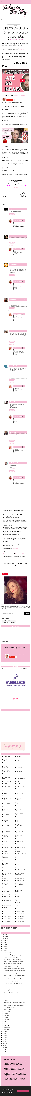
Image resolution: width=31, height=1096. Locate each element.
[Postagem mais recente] (8, 564)
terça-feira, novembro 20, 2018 (21, 208)
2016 (4, 1033)
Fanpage (11, 373)
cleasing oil (20, 793)
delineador (7, 803)
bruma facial (20, 786)
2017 (4, 1031)
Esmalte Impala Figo (8, 1009)
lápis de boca (20, 838)
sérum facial (7, 905)
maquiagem (7, 841)
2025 (4, 936)
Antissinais (7, 756)
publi (18, 864)
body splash (7, 786)
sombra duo (7, 891)
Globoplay (19, 767)
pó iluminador (7, 870)
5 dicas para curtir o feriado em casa (12, 987)
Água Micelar (7, 916)
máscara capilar (8, 847)
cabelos (6, 791)
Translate (13, 622)
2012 (4, 1041)
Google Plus (24, 185)
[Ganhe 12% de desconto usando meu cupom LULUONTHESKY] (15, 703)
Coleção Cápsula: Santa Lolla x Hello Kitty (13, 957)
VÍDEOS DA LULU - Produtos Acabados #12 (14, 1005)
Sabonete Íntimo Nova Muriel (10, 990)
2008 (4, 1049)
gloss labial (7, 829)
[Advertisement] (15, 726)
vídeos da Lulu (13, 39)
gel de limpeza (7, 825)
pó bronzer (7, 867)
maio (5, 1021)
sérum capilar (7, 900)
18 (22, 194)
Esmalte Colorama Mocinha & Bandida (12, 955)
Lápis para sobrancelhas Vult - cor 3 (12, 973)
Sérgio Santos (13, 209)
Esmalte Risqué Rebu (9, 988)
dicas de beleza (8, 807)
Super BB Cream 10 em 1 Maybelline (12, 959)
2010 (4, 1045)
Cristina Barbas (13, 264)
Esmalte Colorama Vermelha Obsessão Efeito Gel (15, 968)
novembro (6, 954)
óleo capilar (7, 918)
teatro (19, 908)
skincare (6, 888)
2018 (4, 950)
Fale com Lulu (15, 548)
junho (5, 1019)
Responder (12, 214)
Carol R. (12, 236)
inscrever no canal (20, 95)
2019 (4, 948)
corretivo (19, 796)
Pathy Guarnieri (14, 462)
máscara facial (21, 847)
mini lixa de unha (8, 845)
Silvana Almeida (14, 401)
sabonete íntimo (21, 878)
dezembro (6, 952)
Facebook (5, 185)
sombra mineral (21, 894)
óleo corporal (21, 918)
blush (18, 783)
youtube (21, 39)
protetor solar (8, 861)
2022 (4, 942)
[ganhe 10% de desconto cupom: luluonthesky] (15, 691)
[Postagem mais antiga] (22, 564)
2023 (4, 940)
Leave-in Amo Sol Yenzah (9, 1007)
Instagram (17, 185)
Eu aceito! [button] (23, 1091)
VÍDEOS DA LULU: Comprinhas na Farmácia (14, 961)
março (5, 1025)
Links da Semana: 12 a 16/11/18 (11, 981)
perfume (6, 853)
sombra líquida (8, 894)
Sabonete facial (21, 778)
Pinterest (17, 553)
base (18, 781)
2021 (4, 944)
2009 (4, 1047)
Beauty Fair (20, 760)
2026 (4, 934)
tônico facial (20, 911)
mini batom (20, 841)
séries (18, 896)
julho (5, 1017)
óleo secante (20, 921)
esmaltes (6, 814)
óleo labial (7, 921)
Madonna (19, 771)
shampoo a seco (21, 880)
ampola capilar (8, 781)
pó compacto (20, 867)
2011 (4, 1043)
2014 (4, 1037)
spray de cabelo (8, 896)
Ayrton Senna (20, 756)
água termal (20, 916)
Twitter (11, 185)
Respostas (11, 217)
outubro (6, 1011)
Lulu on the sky (18, 220)
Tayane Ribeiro (13, 432)
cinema (5, 793)
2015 (4, 1035)
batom (5, 783)
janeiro (5, 1029)
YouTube (15, 187)
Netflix (19, 775)
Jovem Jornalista (14, 365)
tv (4, 911)
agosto (5, 1015)
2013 (4, 1039)
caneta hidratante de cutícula (19, 790)
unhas (5, 913)
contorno (6, 796)
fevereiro (6, 1027)
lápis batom (7, 838)
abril (5, 1023)
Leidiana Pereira (14, 331)
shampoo (6, 880)
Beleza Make (13, 299)
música (5, 851)
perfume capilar (21, 853)
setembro (6, 1013)
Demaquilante (20, 764)
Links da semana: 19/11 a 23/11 (11, 966)
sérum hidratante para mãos (19, 904)
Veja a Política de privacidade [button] (8, 1094)
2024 (4, 938)
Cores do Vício (12, 468)
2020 (4, 946)
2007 (4, 1051)
